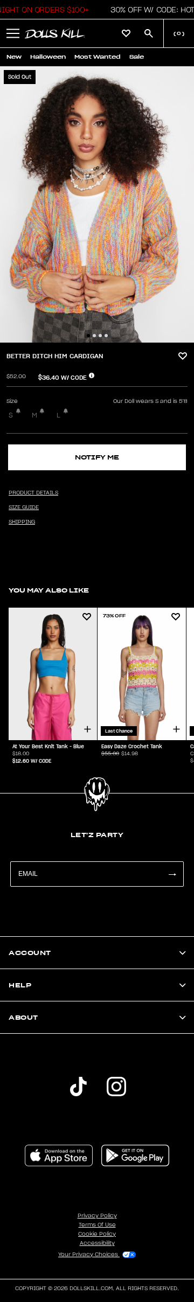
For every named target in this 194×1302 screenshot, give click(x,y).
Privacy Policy (97, 1216)
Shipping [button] (22, 522)
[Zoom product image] (97, 204)
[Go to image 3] (100, 335)
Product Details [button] (33, 493)
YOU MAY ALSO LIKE (49, 590)
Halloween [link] (48, 56)
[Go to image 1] (88, 335)
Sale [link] (136, 56)
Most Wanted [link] (97, 56)
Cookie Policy (97, 1234)
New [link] (14, 56)
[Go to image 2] (94, 335)
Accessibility (97, 1243)
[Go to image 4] (106, 335)
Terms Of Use (97, 1225)
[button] (12, 33)
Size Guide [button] (24, 507)
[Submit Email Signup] (172, 874)
